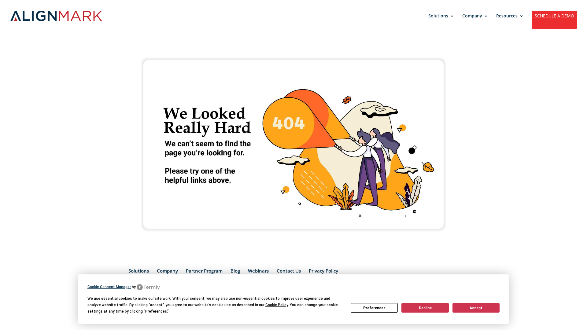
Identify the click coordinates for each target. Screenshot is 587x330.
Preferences (374, 308)
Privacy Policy (323, 271)
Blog (235, 271)
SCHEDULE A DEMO (554, 16)
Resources (507, 16)
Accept (476, 308)
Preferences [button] (156, 311)
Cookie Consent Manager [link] (109, 287)
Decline (425, 308)
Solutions (438, 16)
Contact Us (289, 271)
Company (472, 16)
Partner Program (204, 271)
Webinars (258, 271)
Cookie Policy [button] (276, 305)
